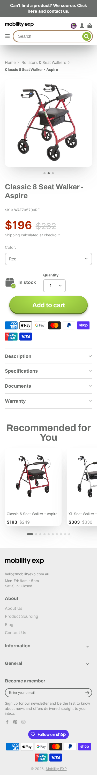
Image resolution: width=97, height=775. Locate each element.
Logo (19, 26)
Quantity (50, 275)
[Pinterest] (15, 722)
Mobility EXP (56, 768)
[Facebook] (7, 722)
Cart (89, 25)
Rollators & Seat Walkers (43, 62)
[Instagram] (23, 722)
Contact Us (15, 632)
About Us (13, 608)
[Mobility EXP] (24, 561)
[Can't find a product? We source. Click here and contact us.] (48, 8)
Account (82, 25)
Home (10, 62)
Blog (9, 624)
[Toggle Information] (87, 646)
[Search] (86, 36)
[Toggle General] (87, 663)
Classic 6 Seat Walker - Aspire (33, 487)
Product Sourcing (21, 616)
